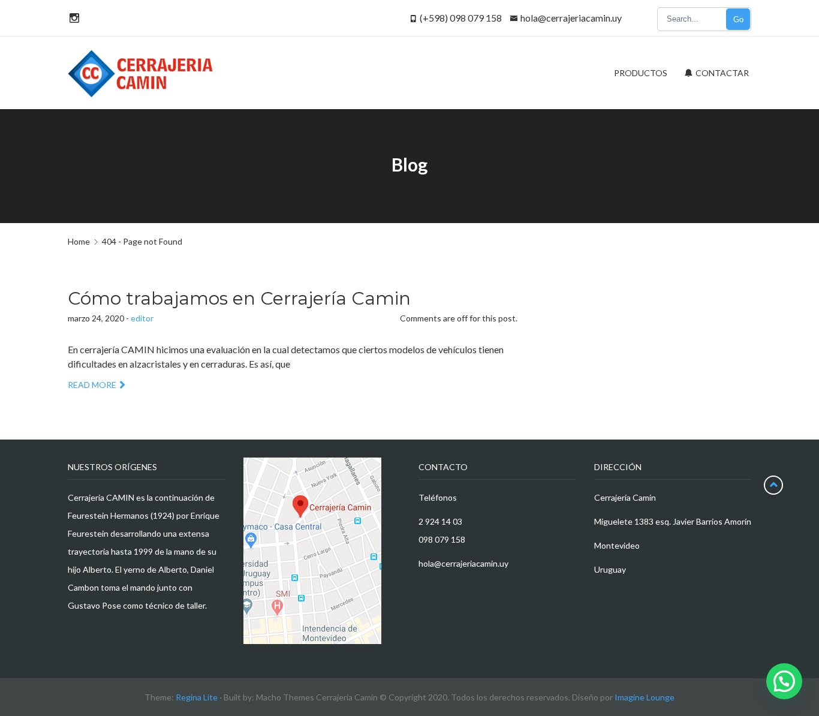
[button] (784, 681)
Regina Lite (197, 697)
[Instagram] (72, 17)
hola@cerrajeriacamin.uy (571, 17)
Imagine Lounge (645, 697)
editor (142, 318)
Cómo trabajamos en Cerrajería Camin (239, 298)
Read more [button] (92, 385)
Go (738, 19)
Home (79, 241)
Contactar (721, 73)
